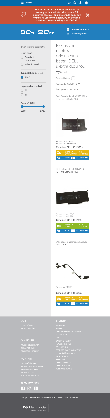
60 (26, 94)
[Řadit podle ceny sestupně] (77, 89)
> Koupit (84, 158)
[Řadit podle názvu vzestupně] (76, 84)
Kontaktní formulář (80, 29)
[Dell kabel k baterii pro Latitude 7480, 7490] (72, 270)
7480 (27, 77)
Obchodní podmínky (30, 351)
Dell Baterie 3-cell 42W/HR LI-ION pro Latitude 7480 (71, 97)
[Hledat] (74, 3)
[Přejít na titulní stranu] (37, 32)
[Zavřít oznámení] (87, 15)
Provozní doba (28, 373)
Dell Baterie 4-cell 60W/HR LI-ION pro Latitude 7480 (71, 170)
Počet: (67, 158)
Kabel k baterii (32, 64)
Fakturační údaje (29, 363)
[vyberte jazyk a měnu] (85, 3)
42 (26, 90)
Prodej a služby (28, 329)
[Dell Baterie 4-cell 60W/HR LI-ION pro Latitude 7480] (72, 197)
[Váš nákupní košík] (69, 3)
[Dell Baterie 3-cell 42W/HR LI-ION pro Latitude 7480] (72, 124)
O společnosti (27, 326)
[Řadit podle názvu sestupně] (79, 84)
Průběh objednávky (30, 345)
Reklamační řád (28, 348)
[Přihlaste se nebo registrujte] (80, 3)
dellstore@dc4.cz (79, 33)
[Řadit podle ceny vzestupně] (75, 89)
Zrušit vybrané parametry (33, 47)
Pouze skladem (63, 78)
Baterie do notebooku (30, 58)
